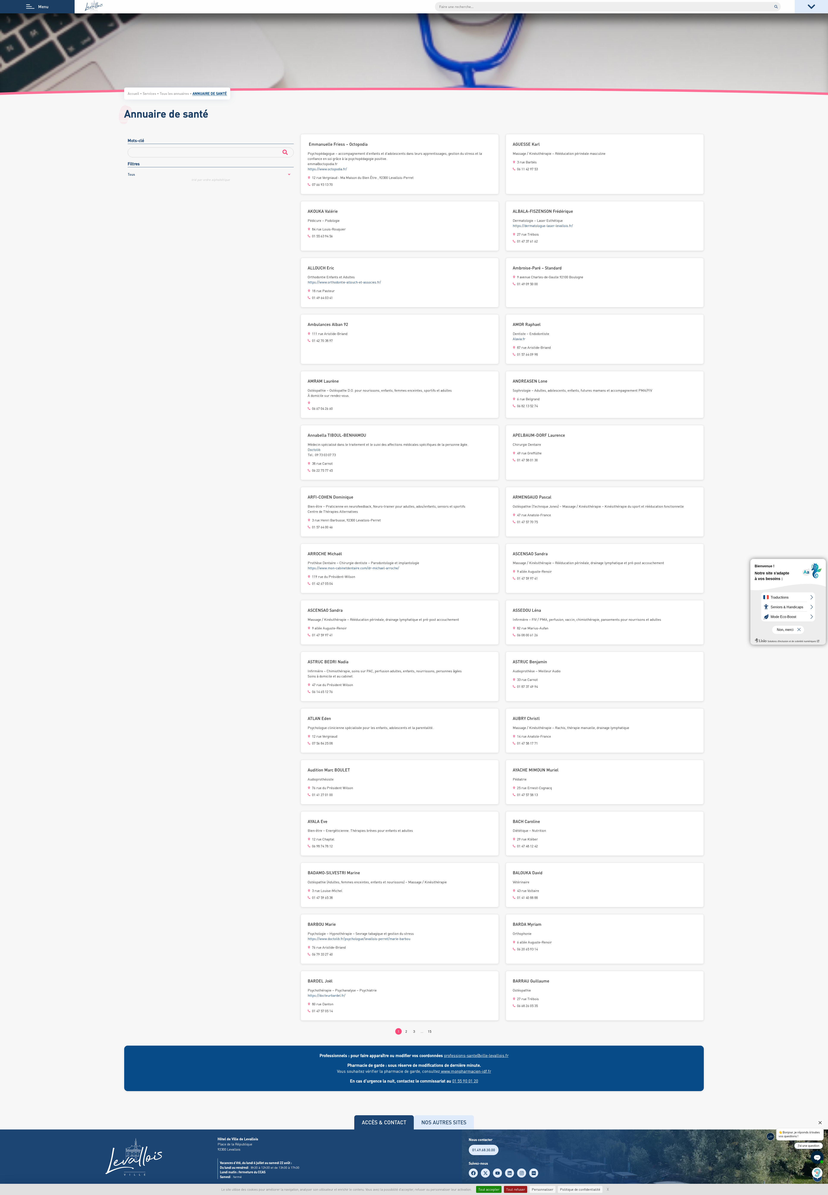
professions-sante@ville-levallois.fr (476, 1055)
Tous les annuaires (174, 93)
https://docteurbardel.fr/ (326, 995)
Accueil (133, 93)
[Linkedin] (509, 1173)
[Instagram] (521, 1173)
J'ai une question (808, 1145)
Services (149, 93)
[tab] (384, 1122)
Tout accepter (488, 1189)
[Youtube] (497, 1173)
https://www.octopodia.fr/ (327, 169)
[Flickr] (533, 1173)
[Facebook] (473, 1173)
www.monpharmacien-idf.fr (465, 1071)
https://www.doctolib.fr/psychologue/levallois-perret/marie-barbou (359, 939)
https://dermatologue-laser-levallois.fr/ (543, 226)
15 (429, 1031)
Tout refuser (515, 1189)
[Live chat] (817, 1157)
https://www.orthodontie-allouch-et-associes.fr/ (344, 282)
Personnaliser (542, 1189)
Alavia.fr (519, 339)
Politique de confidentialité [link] (580, 1189)
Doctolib (314, 449)
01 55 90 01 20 (465, 1080)
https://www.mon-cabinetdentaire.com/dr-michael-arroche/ (353, 568)
